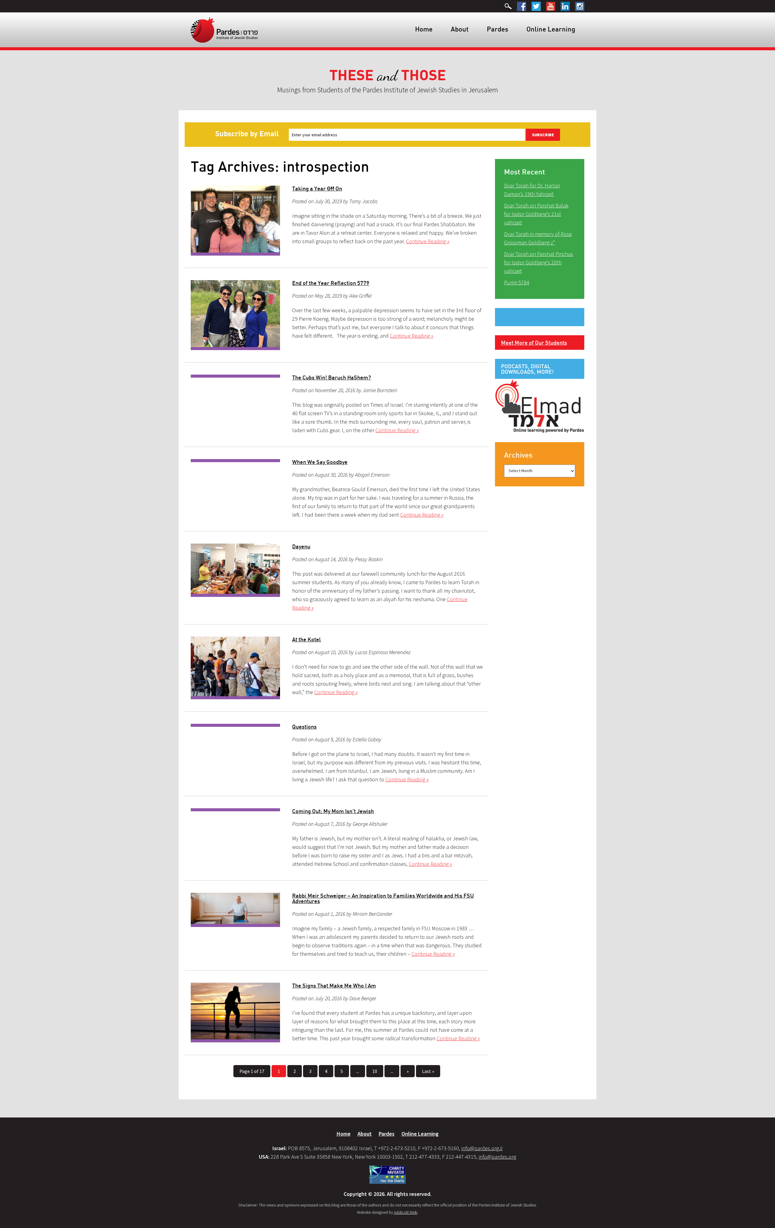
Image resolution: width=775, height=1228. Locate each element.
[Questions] (235, 725)
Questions (304, 726)
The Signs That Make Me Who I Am (334, 985)
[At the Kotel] (235, 668)
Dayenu (301, 546)
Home (424, 29)
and (387, 75)
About (460, 29)
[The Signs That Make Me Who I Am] (235, 1012)
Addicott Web (405, 1212)
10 (374, 1071)
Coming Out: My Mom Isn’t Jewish (333, 811)
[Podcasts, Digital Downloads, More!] (539, 405)
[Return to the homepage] (224, 29)
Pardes (497, 29)
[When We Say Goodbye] (235, 460)
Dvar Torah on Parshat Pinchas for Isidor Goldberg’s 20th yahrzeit (538, 262)
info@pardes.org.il (482, 1148)
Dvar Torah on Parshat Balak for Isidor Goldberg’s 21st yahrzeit (536, 214)
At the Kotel (306, 639)
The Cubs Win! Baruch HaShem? (331, 377)
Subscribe (543, 134)
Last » (428, 1071)
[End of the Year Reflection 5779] (235, 315)
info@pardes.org (497, 1156)
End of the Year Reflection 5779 (330, 283)
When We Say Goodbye (320, 461)
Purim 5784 (516, 282)
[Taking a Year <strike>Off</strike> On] (235, 221)
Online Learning (550, 29)
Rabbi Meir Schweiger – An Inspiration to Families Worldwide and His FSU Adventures (383, 898)
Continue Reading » (427, 241)
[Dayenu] (235, 570)
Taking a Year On (317, 188)
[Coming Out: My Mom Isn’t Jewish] (235, 809)
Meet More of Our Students (534, 342)
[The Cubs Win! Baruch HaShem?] (235, 376)
